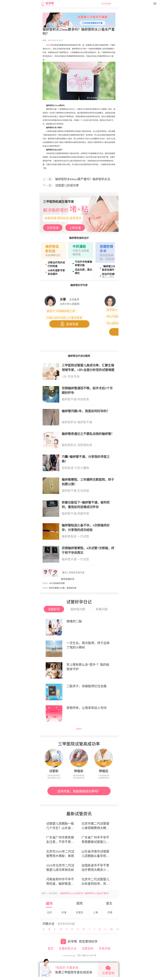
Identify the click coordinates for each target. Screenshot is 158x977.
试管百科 (88, 948)
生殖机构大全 (68, 948)
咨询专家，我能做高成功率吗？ (79, 791)
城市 (49, 904)
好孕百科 (53, 893)
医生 (109, 903)
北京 (49, 912)
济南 (109, 912)
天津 (63, 912)
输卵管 (48, 45)
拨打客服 (107, 4)
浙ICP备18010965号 (86, 955)
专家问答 (105, 948)
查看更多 (79, 729)
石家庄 (79, 912)
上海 (95, 912)
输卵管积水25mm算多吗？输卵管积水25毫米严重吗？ (79, 32)
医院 (79, 903)
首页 (44, 893)
